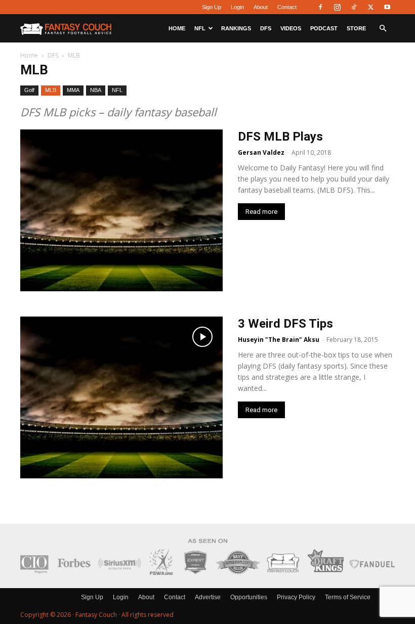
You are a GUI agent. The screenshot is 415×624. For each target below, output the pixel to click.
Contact (287, 7)
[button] (382, 28)
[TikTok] (353, 7)
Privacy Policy (296, 597)
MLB (50, 90)
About (261, 7)
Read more (261, 211)
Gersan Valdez (261, 152)
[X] (370, 7)
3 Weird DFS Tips (285, 324)
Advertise (208, 597)
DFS (265, 28)
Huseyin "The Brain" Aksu (278, 339)
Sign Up (211, 7)
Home (177, 28)
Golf (29, 90)
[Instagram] (337, 7)
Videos (290, 28)
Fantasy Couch (96, 614)
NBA (95, 90)
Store (356, 28)
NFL (199, 28)
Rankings (236, 28)
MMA (73, 90)
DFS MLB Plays (280, 136)
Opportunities (248, 597)
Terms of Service (347, 597)
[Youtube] (387, 7)
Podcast (324, 28)
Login (237, 7)
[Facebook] (320, 7)
